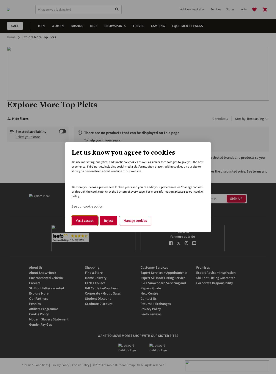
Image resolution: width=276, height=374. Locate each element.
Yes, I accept (85, 220)
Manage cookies (135, 220)
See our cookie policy (87, 206)
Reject (108, 220)
